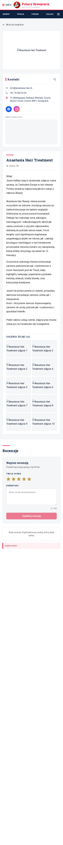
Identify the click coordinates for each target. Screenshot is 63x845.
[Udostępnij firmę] (54, 79)
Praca (20, 14)
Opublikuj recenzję (31, 516)
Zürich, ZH (14, 166)
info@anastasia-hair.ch (21, 88)
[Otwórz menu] (58, 14)
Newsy (6, 14)
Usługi (50, 14)
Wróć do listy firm (15, 24)
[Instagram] (17, 109)
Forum (35, 14)
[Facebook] (9, 109)
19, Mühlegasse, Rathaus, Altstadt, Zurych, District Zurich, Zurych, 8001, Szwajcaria (30, 99)
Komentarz (12, 486)
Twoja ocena (13, 474)
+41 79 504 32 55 (18, 93)
